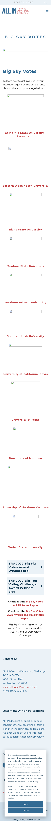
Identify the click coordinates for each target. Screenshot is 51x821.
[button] (47, 10)
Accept (25, 804)
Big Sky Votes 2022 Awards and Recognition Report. (25, 615)
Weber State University (25, 547)
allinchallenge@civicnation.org (20, 687)
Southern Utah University (25, 336)
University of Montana (25, 458)
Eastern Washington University (26, 185)
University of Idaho (25, 419)
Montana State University (25, 266)
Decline (25, 810)
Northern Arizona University (25, 302)
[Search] (45, 2)
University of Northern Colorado (25, 507)
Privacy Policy (18, 819)
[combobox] (27, 2)
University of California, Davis (25, 374)
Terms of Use (33, 819)
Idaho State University (25, 229)
